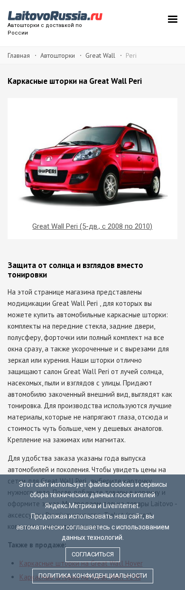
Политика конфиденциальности (92, 575)
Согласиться (93, 554)
